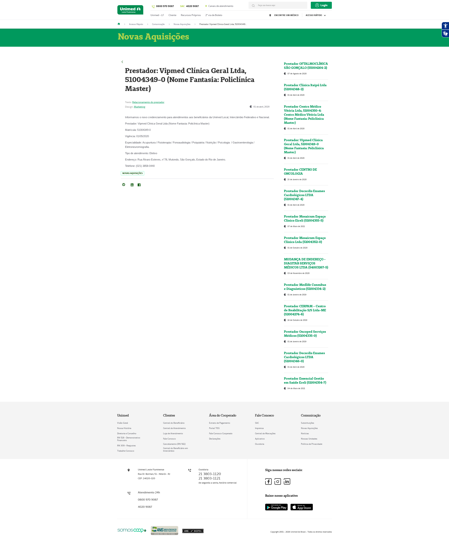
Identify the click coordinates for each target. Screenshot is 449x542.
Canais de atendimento (220, 6)
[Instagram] (277, 481)
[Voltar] (122, 61)
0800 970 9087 (165, 6)
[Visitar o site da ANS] (164, 530)
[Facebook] (139, 184)
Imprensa (259, 428)
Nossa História (124, 428)
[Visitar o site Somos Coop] (132, 530)
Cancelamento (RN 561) (174, 444)
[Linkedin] (287, 481)
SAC (257, 423)
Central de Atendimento (174, 428)
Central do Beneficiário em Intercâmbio (175, 449)
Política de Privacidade (311, 444)
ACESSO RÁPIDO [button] (314, 15)
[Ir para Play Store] (276, 507)
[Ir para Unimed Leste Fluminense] (130, 10)
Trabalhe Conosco (125, 450)
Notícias (305, 433)
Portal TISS (214, 428)
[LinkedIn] (132, 184)
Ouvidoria (259, 444)
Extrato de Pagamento (219, 423)
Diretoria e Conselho (126, 433)
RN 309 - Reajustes (126, 445)
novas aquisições (132, 173)
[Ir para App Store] (301, 507)
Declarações (214, 438)
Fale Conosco (169, 438)
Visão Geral (122, 423)
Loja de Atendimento (173, 433)
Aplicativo (260, 438)
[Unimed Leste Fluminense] (120, 24)
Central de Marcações (265, 433)
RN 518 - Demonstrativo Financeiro (128, 439)
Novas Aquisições (309, 428)
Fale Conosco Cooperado (220, 433)
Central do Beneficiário (174, 423)
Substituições (307, 423)
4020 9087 (189, 6)
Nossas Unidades (309, 438)
